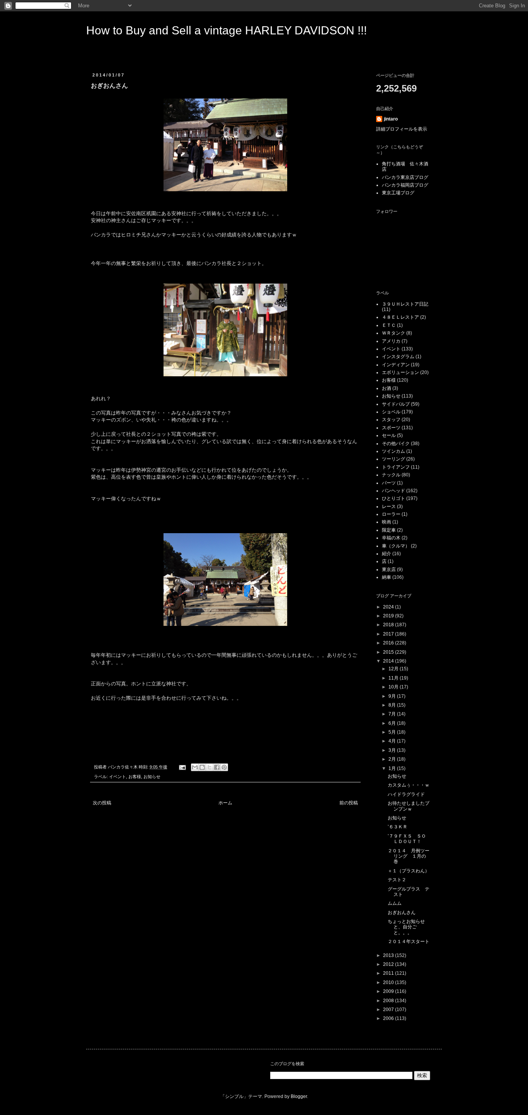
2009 (389, 991)
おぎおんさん (402, 912)
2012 (389, 964)
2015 (389, 652)
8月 (392, 705)
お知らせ (151, 776)
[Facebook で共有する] (217, 767)
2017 (389, 634)
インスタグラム (398, 356)
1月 (392, 768)
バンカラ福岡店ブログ (405, 185)
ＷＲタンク (393, 333)
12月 (394, 668)
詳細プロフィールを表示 (401, 129)
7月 (392, 714)
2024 (389, 607)
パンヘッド (393, 490)
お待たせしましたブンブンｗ (408, 806)
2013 (389, 955)
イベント (117, 776)
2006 (389, 1018)
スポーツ (391, 427)
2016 (389, 643)
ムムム (395, 903)
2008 (389, 1000)
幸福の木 (391, 538)
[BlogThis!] (202, 767)
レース (389, 506)
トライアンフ (396, 467)
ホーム (225, 803)
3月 (392, 750)
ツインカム (393, 451)
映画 (386, 522)
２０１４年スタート (408, 941)
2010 (389, 982)
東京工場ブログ (398, 192)
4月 (392, 741)
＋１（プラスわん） (408, 871)
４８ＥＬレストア (400, 317)
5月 (392, 732)
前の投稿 (348, 803)
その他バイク (396, 443)
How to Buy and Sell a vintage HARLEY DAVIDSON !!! (226, 30)
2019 (389, 616)
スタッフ (391, 419)
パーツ (389, 483)
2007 (389, 1009)
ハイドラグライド (406, 794)
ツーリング (393, 459)
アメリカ (391, 341)
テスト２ (397, 879)
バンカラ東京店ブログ (405, 177)
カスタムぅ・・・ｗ (408, 785)
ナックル (391, 475)
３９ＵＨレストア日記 (405, 304)
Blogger (299, 1096)
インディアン (396, 364)
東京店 (389, 569)
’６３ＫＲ (397, 826)
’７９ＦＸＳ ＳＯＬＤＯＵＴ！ (407, 838)
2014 (389, 661)
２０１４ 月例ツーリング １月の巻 (408, 856)
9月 (392, 696)
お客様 (134, 776)
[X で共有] (209, 767)
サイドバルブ (396, 404)
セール (389, 435)
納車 (386, 577)
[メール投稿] (182, 767)
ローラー (391, 514)
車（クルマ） (396, 546)
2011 (389, 973)
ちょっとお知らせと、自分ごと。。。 (406, 927)
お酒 (386, 388)
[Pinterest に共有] (224, 767)
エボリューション (400, 372)
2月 (392, 759)
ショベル (391, 412)
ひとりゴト (393, 498)
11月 (394, 678)
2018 (389, 624)
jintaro (391, 119)
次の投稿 (102, 803)
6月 (392, 723)
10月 (394, 687)
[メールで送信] (195, 767)
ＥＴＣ (389, 325)
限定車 (389, 530)
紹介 (386, 553)
